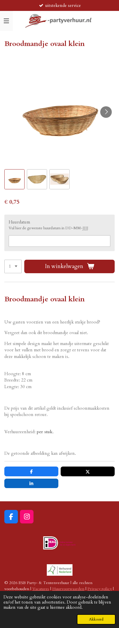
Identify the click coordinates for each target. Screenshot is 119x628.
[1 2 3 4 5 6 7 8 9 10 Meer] (13, 266)
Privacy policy (100, 589)
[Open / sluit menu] (6, 21)
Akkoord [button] (96, 619)
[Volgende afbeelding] (106, 112)
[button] (14, 179)
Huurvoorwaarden (68, 589)
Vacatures (40, 589)
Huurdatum (19, 222)
